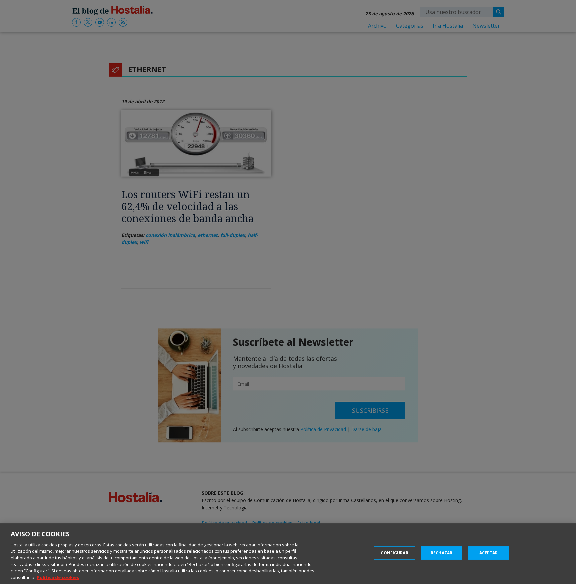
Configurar (394, 553)
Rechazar (441, 553)
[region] (288, 553)
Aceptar (488, 553)
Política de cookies (58, 577)
